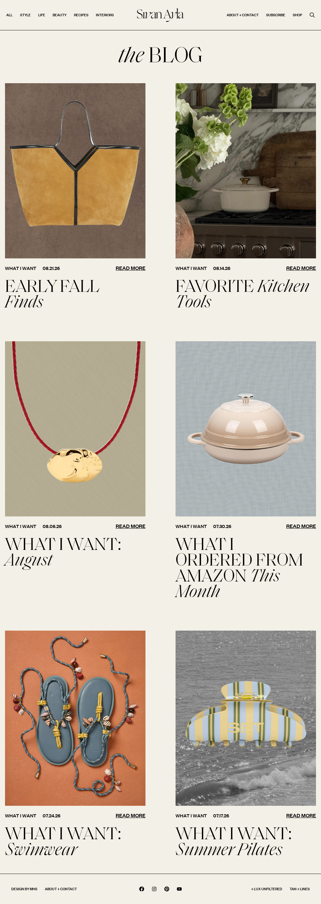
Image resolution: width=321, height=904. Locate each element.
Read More (130, 268)
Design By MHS (24, 888)
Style (25, 15)
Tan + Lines (300, 888)
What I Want (20, 268)
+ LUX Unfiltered (266, 888)
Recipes (81, 15)
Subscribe (275, 15)
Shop (297, 15)
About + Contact (243, 15)
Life (41, 15)
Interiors (105, 15)
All (9, 15)
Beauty (59, 15)
